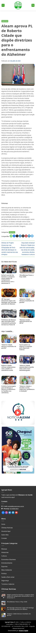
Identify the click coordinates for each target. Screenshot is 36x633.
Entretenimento (6, 563)
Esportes (4, 566)
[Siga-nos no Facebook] (3, 512)
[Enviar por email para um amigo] (23, 236)
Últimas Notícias (7, 528)
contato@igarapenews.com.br (15, 506)
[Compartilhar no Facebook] (14, 236)
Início (3, 524)
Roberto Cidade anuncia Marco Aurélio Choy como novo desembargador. (26, 368)
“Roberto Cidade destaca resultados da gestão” (26, 300)
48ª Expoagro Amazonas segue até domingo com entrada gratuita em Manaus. (8, 301)
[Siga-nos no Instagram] (6, 512)
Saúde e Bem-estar (7, 577)
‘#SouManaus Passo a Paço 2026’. (26, 276)
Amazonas (4, 552)
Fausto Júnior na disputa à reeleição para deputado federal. (25, 347)
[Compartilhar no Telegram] (32, 236)
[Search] (32, 5)
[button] (3, 5)
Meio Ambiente (6, 570)
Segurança (5, 581)
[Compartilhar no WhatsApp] (11, 236)
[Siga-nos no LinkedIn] (13, 512)
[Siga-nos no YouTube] (16, 512)
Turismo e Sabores (7, 584)
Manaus (4, 549)
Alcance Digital (23, 630)
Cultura (4, 556)
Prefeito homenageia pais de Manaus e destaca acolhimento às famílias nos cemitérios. (8, 389)
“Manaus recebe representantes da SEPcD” (25, 321)
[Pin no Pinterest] (26, 236)
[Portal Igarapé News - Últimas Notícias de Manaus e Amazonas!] (18, 5)
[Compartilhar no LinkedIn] (29, 236)
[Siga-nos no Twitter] (9, 512)
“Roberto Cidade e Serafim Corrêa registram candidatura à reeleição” (26, 388)
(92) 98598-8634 (14, 508)
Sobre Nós (5, 535)
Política (4, 21)
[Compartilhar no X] (17, 236)
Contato (4, 538)
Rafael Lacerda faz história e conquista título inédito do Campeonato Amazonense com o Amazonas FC (7, 279)
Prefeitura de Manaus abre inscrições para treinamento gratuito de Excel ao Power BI (8, 322)
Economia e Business (8, 559)
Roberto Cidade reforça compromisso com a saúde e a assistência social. (8, 368)
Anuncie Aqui (5, 531)
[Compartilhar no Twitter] (20, 236)
